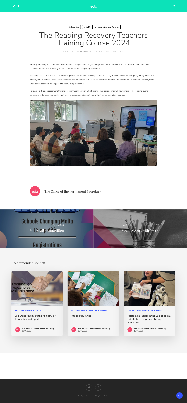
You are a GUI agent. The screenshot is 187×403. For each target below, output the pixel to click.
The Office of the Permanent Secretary (81, 51)
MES (39, 310)
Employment (30, 310)
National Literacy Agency (106, 27)
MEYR (86, 27)
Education (74, 27)
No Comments (117, 51)
